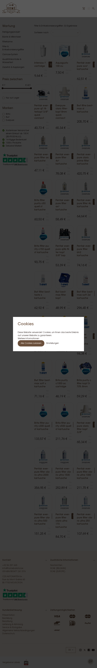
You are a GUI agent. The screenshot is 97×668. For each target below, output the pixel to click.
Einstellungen (52, 343)
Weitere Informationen (28, 339)
